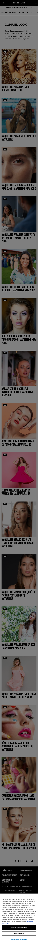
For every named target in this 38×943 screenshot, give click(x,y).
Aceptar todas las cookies (19, 927)
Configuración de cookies (19, 939)
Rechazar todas (19, 933)
